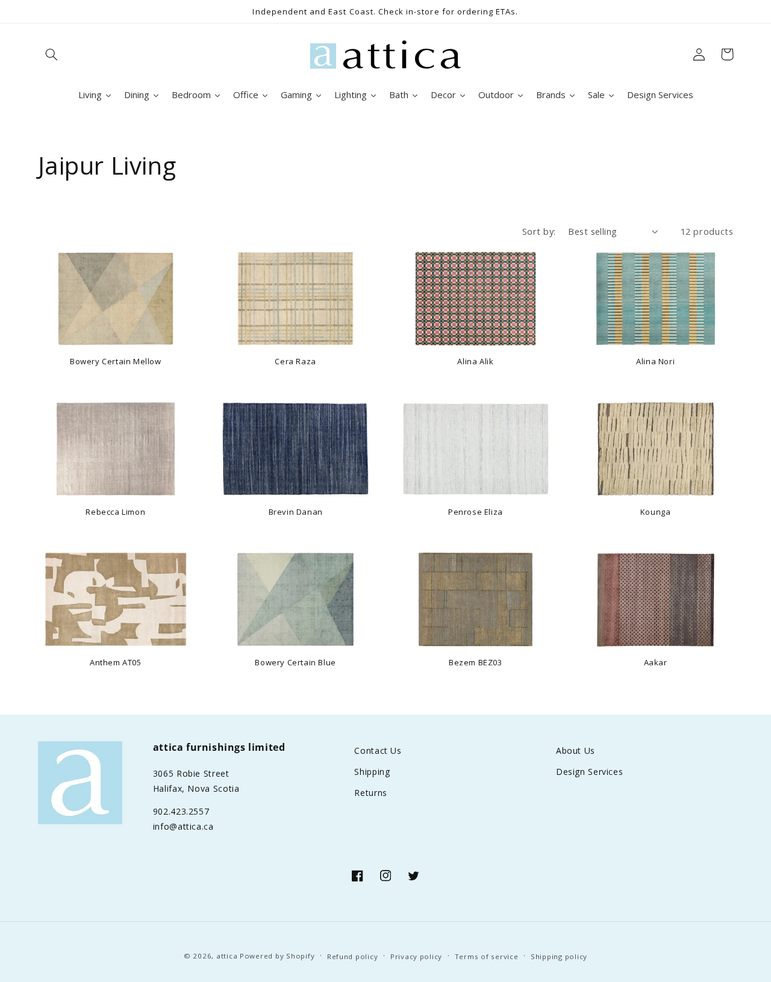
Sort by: (538, 231)
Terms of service (487, 956)
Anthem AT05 (116, 662)
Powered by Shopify (277, 955)
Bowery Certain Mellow (115, 361)
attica (226, 955)
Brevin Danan (296, 512)
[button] (52, 54)
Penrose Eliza (475, 512)
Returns (370, 792)
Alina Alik (475, 361)
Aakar (655, 662)
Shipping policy (559, 956)
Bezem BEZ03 (475, 662)
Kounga (655, 512)
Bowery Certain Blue (295, 662)
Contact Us (377, 750)
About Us (575, 750)
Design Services (589, 771)
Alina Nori (655, 361)
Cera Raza (295, 361)
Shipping (372, 771)
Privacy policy (416, 956)
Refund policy (352, 956)
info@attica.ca (183, 826)
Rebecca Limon (115, 512)
